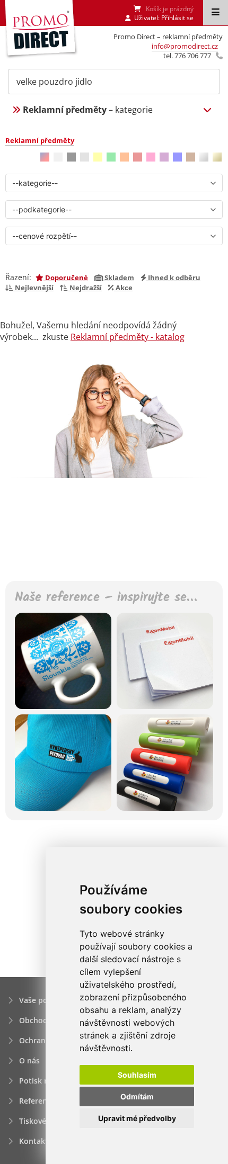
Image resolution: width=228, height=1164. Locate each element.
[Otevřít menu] (215, 12)
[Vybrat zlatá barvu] (217, 157)
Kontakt (33, 1141)
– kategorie (88, 109)
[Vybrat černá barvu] (71, 157)
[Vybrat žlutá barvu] (98, 157)
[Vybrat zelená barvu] (111, 157)
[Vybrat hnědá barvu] (191, 157)
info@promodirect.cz (185, 46)
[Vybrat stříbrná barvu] (204, 157)
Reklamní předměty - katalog (128, 337)
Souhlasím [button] (137, 1074)
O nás (29, 1060)
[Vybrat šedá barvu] (84, 157)
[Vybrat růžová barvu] (151, 157)
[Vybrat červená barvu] (137, 157)
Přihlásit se (177, 17)
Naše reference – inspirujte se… (106, 598)
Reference (37, 1101)
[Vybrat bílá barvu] (58, 157)
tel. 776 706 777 (187, 55)
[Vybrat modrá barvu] (177, 157)
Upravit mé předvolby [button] (137, 1118)
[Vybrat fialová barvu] (164, 157)
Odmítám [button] (137, 1096)
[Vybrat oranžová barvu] (124, 157)
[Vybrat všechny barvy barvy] (45, 157)
